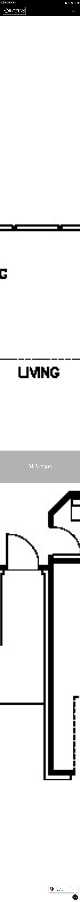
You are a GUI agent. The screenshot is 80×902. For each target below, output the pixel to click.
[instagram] (72, 3)
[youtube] (78, 3)
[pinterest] (75, 3)
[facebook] (69, 3)
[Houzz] (66, 3)
